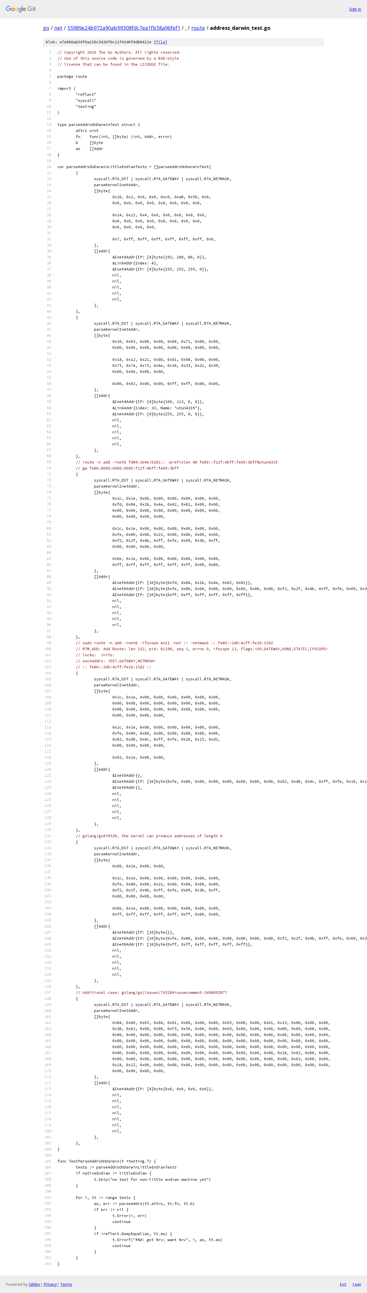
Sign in (355, 9)
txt (342, 1284)
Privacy (50, 1284)
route (198, 27)
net (58, 27)
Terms (66, 1284)
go (46, 27)
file (160, 42)
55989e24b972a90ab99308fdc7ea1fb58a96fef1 (123, 27)
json (356, 1284)
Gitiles (34, 1284)
